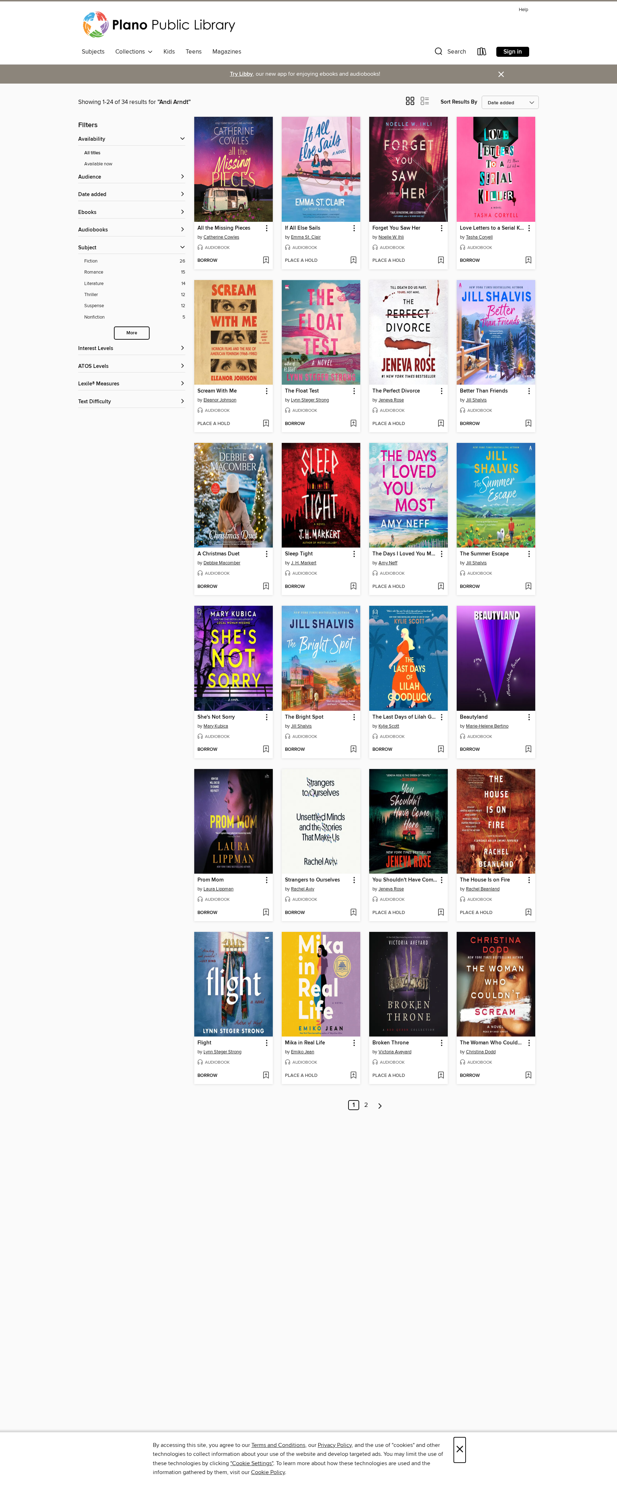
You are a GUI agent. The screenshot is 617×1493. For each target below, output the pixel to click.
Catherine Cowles (221, 237)
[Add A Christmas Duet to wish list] (265, 586)
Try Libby (241, 74)
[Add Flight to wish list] (265, 1075)
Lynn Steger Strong (310, 400)
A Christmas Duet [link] (218, 554)
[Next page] (380, 1105)
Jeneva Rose (391, 400)
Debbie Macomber (222, 563)
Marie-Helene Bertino (487, 726)
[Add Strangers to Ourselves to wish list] (353, 913)
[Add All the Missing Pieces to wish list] (265, 260)
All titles (92, 153)
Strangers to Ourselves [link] (312, 880)
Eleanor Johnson (220, 400)
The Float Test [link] (302, 391)
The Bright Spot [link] (304, 717)
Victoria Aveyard (394, 1052)
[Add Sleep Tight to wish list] (353, 586)
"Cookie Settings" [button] (251, 1463)
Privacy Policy (335, 1445)
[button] (449, 53)
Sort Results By (459, 102)
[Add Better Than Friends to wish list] (528, 424)
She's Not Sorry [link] (216, 717)
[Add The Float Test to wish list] (353, 424)
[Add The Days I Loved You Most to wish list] (440, 586)
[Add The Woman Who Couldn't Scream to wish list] (528, 1075)
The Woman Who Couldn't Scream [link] (492, 1043)
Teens (194, 52)
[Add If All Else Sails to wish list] (353, 260)
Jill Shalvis (476, 400)
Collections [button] (131, 52)
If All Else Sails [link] (302, 228)
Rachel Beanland (483, 889)
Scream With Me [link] (217, 391)
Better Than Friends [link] (484, 391)
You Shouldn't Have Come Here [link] (405, 880)
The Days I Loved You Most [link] (405, 554)
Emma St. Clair (306, 237)
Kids (169, 52)
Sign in (512, 52)
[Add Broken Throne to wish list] (440, 1075)
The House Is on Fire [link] (485, 880)
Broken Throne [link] (390, 1043)
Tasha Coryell (479, 237)
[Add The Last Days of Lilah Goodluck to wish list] (440, 749)
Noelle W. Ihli (391, 237)
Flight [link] (204, 1043)
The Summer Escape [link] (484, 554)
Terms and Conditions (278, 1445)
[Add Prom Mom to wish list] (265, 913)
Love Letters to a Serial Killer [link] (492, 228)
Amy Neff (387, 563)
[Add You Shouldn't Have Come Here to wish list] (440, 913)
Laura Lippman (219, 889)
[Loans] (482, 53)
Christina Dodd (481, 1052)
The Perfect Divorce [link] (396, 391)
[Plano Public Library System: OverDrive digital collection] (160, 25)
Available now (98, 164)
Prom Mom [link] (210, 880)
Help (523, 10)
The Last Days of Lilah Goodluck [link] (405, 717)
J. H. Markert (303, 563)
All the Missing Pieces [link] (223, 228)
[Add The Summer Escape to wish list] (528, 586)
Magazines (226, 52)
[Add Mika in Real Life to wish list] (353, 1075)
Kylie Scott (388, 726)
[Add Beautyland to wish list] (528, 749)
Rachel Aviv (302, 889)
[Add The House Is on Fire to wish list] (528, 913)
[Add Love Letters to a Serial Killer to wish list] (528, 260)
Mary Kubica (216, 726)
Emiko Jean (302, 1052)
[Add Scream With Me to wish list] (265, 424)
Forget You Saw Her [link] (396, 228)
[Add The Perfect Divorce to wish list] (440, 424)
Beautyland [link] (474, 717)
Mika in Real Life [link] (305, 1043)
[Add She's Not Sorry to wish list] (265, 749)
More (131, 333)
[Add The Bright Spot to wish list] (353, 749)
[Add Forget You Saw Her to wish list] (440, 260)
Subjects (93, 52)
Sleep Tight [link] (299, 554)
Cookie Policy (268, 1472)
